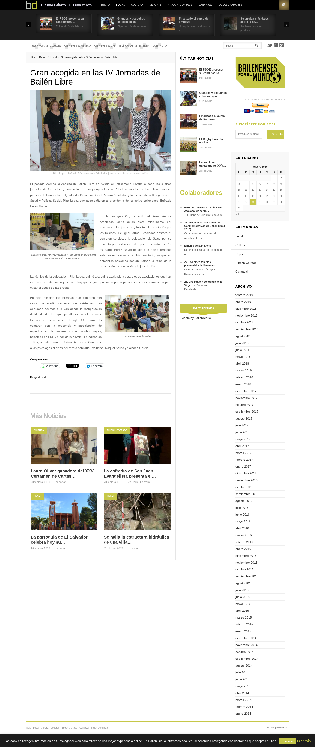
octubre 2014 (245, 651)
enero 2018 (243, 384)
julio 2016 (242, 507)
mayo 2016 (243, 521)
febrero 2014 (244, 706)
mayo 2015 (243, 603)
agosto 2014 (244, 665)
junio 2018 (243, 350)
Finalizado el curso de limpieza (212, 117)
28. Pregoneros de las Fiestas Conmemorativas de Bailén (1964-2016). (205, 226)
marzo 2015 (244, 617)
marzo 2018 (244, 370)
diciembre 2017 (246, 391)
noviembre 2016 (247, 480)
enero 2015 (243, 631)
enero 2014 (243, 713)
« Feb (239, 214)
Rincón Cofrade (180, 5)
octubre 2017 (245, 404)
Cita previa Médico (77, 46)
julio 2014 (242, 672)
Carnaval (205, 5)
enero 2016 (243, 549)
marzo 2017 (244, 452)
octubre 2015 (245, 569)
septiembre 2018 (247, 329)
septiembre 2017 (247, 411)
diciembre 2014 (246, 638)
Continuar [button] (288, 741)
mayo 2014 (243, 686)
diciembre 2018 (246, 308)
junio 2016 (243, 514)
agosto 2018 (244, 336)
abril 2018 (242, 363)
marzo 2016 (244, 535)
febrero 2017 (244, 459)
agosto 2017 (244, 418)
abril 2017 (242, 446)
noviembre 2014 (247, 645)
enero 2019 (243, 301)
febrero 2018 (244, 377)
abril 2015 (242, 610)
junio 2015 (243, 597)
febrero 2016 (244, 542)
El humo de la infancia (197, 245)
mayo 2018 (243, 356)
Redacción (60, 482)
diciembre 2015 (246, 555)
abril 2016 (242, 528)
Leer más (304, 741)
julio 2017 (242, 425)
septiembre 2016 (247, 494)
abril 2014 (242, 693)
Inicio (105, 5)
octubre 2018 (245, 322)
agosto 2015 (244, 583)
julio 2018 (242, 343)
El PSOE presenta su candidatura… (211, 71)
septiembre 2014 (247, 658)
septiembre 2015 (247, 576)
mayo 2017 (243, 439)
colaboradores (230, 5)
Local (120, 5)
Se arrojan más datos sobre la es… (254, 20)
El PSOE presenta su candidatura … (70, 20)
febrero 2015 (244, 624)
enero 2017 (243, 466)
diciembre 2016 (246, 473)
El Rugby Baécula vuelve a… (211, 140)
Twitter (270, 45)
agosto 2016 (244, 501)
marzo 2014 (244, 700)
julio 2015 (242, 590)
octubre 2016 (245, 487)
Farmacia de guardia (46, 46)
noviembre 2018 (247, 315)
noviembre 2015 (247, 562)
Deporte (155, 5)
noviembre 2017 (247, 398)
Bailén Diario (38, 57)
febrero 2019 (244, 295)
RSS (284, 5)
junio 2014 (243, 679)
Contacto (159, 46)
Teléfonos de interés (133, 46)
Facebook (276, 45)
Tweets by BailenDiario (195, 318)
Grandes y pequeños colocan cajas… (131, 20)
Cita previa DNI (104, 46)
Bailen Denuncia (99, 727)
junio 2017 (243, 432)
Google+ (282, 45)
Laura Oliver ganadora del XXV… (212, 164)
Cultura (137, 5)
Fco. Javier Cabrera (138, 482)
